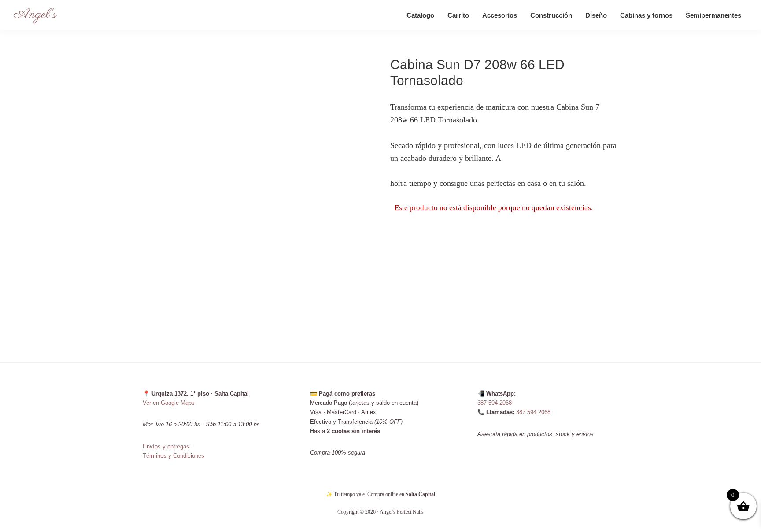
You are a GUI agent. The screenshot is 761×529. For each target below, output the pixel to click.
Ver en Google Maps (169, 403)
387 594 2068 (494, 403)
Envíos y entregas (166, 446)
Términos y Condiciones (173, 455)
